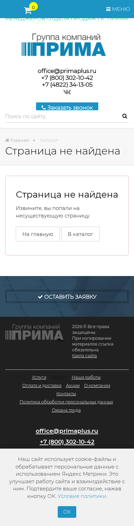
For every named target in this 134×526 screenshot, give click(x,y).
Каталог (59, 377)
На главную (37, 234)
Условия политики (82, 496)
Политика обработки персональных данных (66, 401)
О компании (97, 385)
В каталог (80, 234)
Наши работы (86, 377)
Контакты (66, 393)
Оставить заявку (70, 296)
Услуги (39, 377)
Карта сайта (84, 355)
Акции (73, 385)
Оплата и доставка (42, 385)
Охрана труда (66, 410)
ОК (67, 512)
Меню (120, 9)
